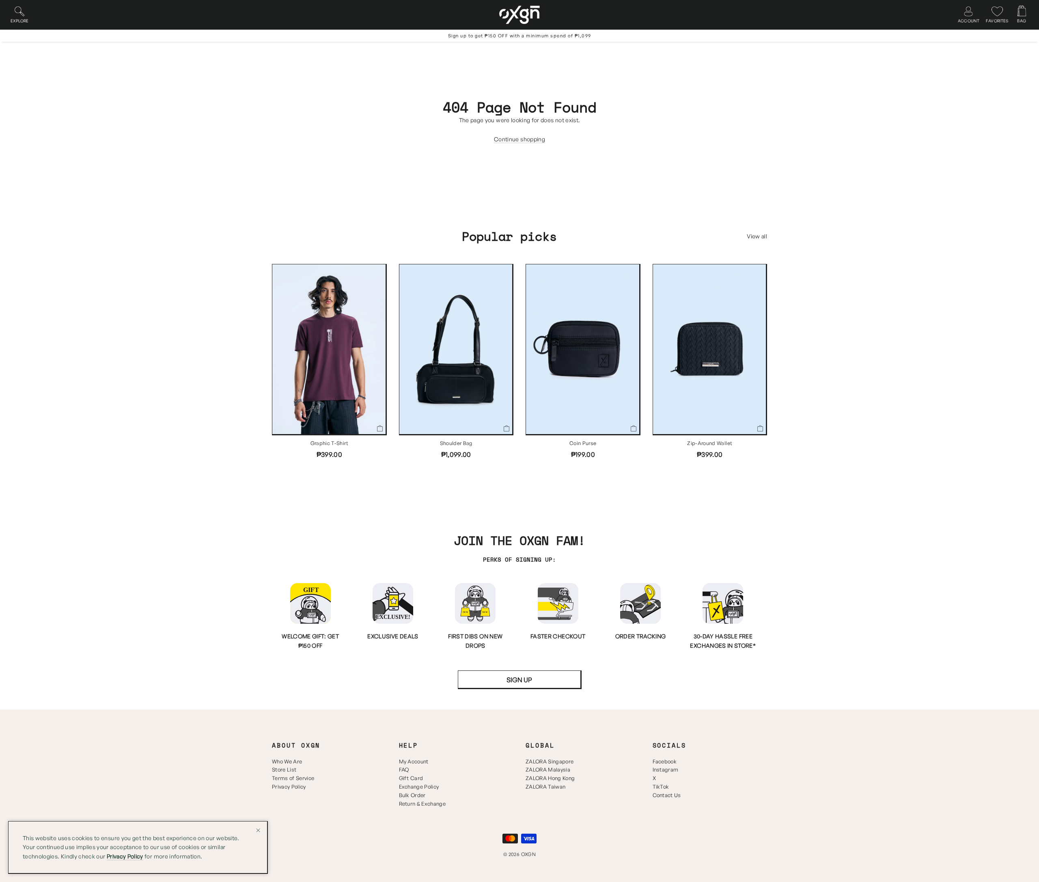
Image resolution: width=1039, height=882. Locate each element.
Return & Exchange (422, 803)
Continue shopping (519, 139)
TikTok (661, 786)
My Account (414, 761)
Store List (284, 769)
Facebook (665, 761)
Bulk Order (412, 795)
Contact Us (667, 795)
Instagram (666, 769)
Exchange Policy (419, 786)
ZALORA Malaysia (548, 769)
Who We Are (287, 761)
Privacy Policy (289, 786)
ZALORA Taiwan (545, 786)
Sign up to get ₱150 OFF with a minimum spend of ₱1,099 (519, 36)
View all (757, 236)
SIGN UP (519, 680)
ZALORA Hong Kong (550, 778)
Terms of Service (293, 778)
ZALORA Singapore (549, 761)
